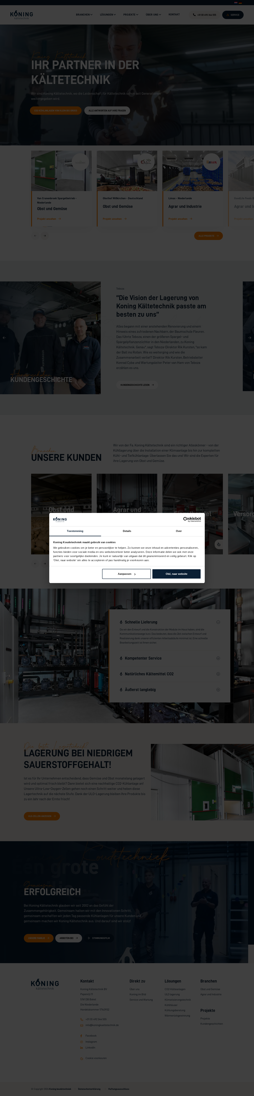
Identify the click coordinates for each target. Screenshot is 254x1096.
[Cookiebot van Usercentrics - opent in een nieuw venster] (186, 519)
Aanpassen (124, 573)
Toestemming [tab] (75, 531)
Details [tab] (127, 531)
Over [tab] (179, 531)
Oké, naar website (176, 573)
